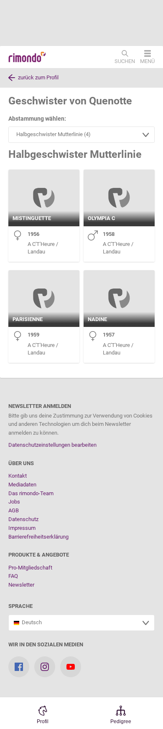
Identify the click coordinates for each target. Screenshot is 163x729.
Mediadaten (22, 484)
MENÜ (147, 61)
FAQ (13, 576)
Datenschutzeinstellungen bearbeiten (52, 445)
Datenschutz (23, 519)
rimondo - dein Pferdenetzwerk (27, 57)
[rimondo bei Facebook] (18, 666)
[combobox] (81, 135)
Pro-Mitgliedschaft (30, 567)
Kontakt (17, 476)
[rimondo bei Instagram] (44, 666)
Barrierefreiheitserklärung (38, 537)
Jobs (14, 502)
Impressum (22, 528)
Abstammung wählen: (37, 118)
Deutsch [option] (30, 622)
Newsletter (21, 585)
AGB (13, 510)
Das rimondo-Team (30, 493)
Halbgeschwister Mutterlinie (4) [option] (52, 134)
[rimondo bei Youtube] (70, 666)
